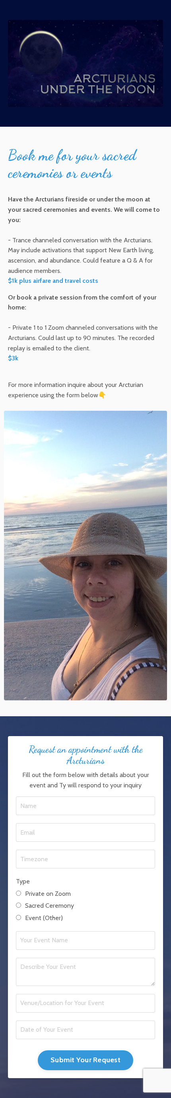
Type (23, 881)
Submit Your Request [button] (85, 1059)
